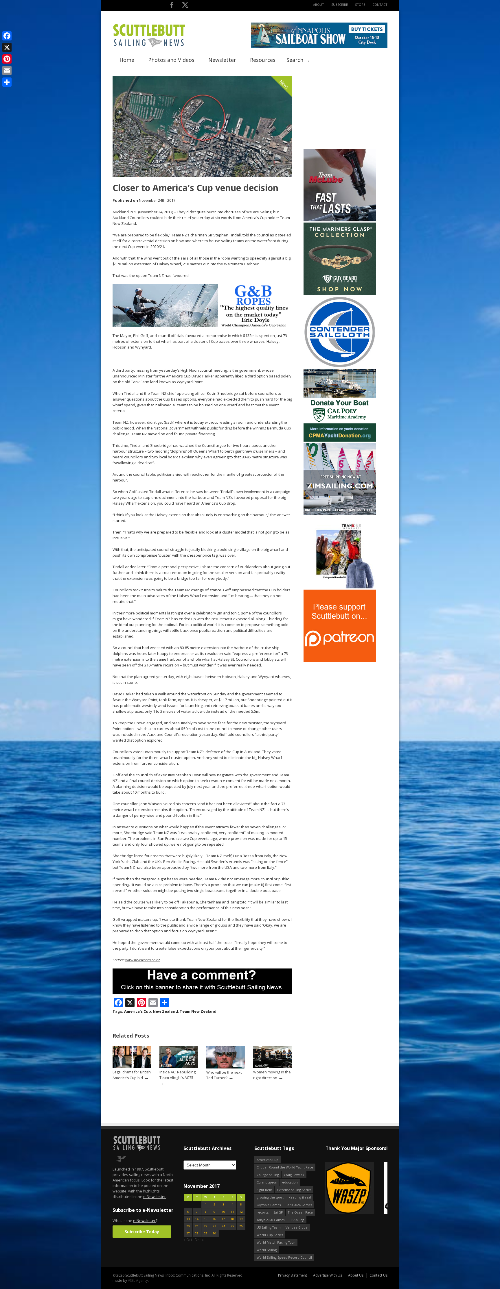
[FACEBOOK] (172, 6)
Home (127, 59)
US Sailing (296, 1220)
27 (188, 1233)
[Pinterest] (7, 59)
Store (360, 4)
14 (196, 1219)
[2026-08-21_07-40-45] (319, 46)
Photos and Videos (171, 59)
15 (205, 1219)
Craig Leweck (294, 1175)
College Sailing (268, 1175)
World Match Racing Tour (276, 1242)
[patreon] (340, 660)
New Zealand (165, 1011)
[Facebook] (7, 36)
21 (196, 1226)
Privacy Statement (292, 1275)
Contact (379, 4)
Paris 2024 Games (299, 1205)
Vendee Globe (297, 1227)
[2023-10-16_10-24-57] (356, 1188)
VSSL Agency (138, 1280)
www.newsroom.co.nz (142, 959)
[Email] (7, 70)
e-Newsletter (154, 1196)
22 (205, 1226)
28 (196, 1233)
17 (223, 1219)
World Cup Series (270, 1235)
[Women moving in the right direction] (272, 1066)
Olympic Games (269, 1205)
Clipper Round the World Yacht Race (285, 1167)
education (290, 1182)
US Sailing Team (269, 1227)
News (284, 84)
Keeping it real (299, 1197)
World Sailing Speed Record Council (284, 1257)
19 (241, 1219)
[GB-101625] (202, 325)
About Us (355, 1275)
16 (214, 1219)
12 (241, 1212)
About (318, 4)
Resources (262, 59)
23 (214, 1226)
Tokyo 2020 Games (270, 1220)
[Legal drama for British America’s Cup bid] (132, 1066)
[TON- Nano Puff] (340, 587)
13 (188, 1219)
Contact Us (378, 1275)
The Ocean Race (300, 1212)
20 (188, 1226)
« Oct (187, 1239)
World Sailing (267, 1250)
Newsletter (222, 59)
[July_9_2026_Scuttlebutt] (340, 440)
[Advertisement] (340, 112)
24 (223, 1226)
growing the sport (270, 1197)
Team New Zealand (198, 1011)
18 (232, 1219)
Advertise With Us (327, 1275)
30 (214, 1233)
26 (241, 1226)
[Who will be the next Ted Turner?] (225, 1067)
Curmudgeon (267, 1182)
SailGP (278, 1212)
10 (223, 1212)
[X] (7, 47)
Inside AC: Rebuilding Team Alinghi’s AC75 (177, 1075)
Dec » (199, 1239)
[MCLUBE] (340, 220)
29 (205, 1233)
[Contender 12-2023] (340, 366)
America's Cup (137, 1011)
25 (232, 1226)
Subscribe (339, 4)
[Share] (7, 82)
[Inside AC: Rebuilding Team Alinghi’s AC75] (178, 1066)
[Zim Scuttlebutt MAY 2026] (340, 513)
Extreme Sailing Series (294, 1190)
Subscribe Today (142, 1231)
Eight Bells (264, 1190)
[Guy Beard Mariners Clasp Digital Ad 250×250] (340, 293)
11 (232, 1212)
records (263, 1212)
